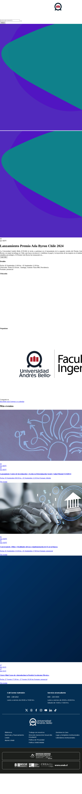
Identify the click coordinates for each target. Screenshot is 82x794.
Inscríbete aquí (5, 401)
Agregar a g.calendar (17, 401)
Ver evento (3, 482)
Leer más (4, 257)
